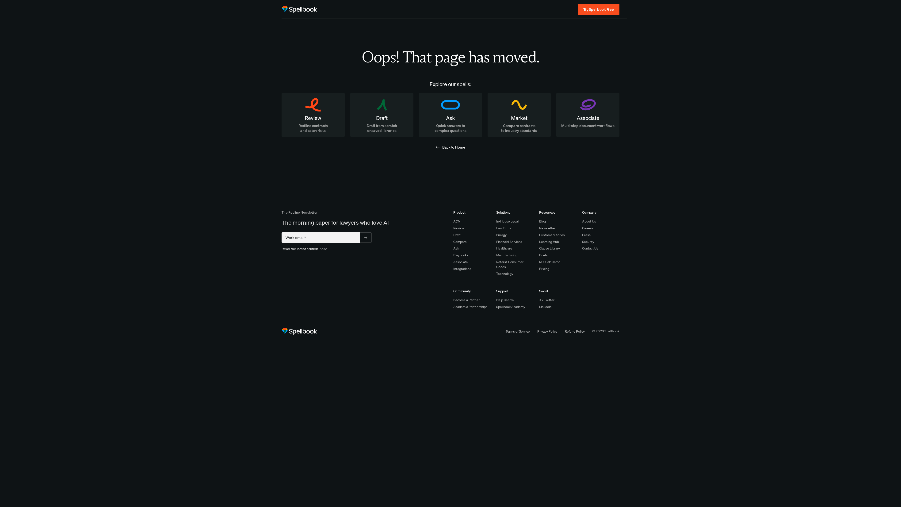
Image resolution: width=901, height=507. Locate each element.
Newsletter (547, 228)
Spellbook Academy (510, 306)
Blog (542, 221)
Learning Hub (549, 241)
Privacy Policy (547, 331)
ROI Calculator (549, 262)
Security (588, 241)
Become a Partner (466, 300)
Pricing (544, 268)
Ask (456, 248)
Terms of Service (518, 331)
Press (586, 235)
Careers (588, 228)
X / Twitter (546, 300)
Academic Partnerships (470, 306)
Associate (460, 262)
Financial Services (509, 241)
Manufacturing (506, 255)
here (323, 249)
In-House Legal (507, 221)
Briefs (543, 255)
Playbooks (460, 255)
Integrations (462, 268)
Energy (501, 235)
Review (458, 228)
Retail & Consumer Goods (509, 264)
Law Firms (503, 228)
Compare (460, 241)
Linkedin (545, 306)
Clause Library (549, 248)
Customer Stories (552, 235)
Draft (457, 235)
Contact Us (590, 248)
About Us (589, 221)
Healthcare (504, 248)
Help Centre (505, 300)
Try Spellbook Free (598, 9)
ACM (457, 221)
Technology (504, 273)
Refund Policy (575, 331)
